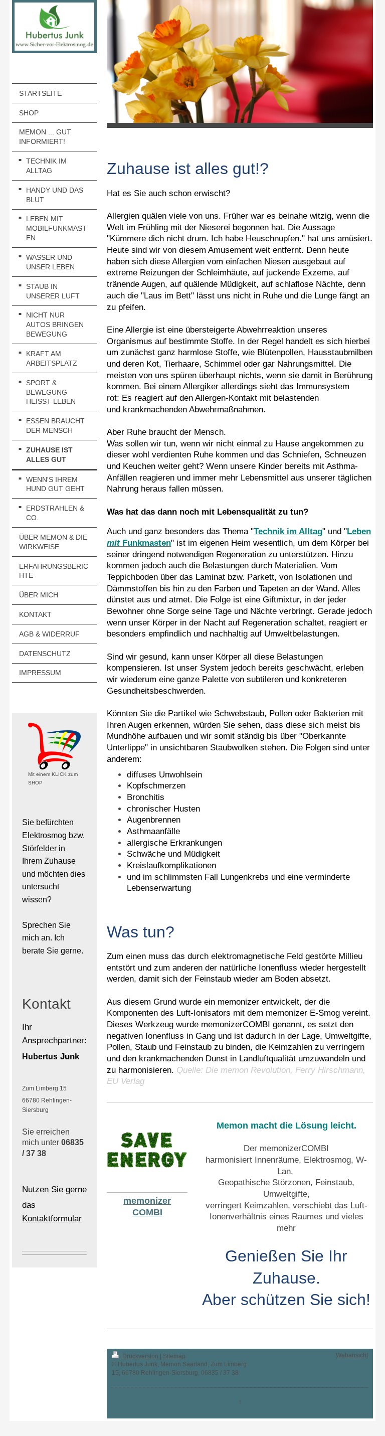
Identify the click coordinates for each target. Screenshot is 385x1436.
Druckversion (140, 1356)
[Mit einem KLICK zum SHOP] (54, 746)
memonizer (147, 1201)
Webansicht (352, 1355)
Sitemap (174, 1356)
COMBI (147, 1212)
